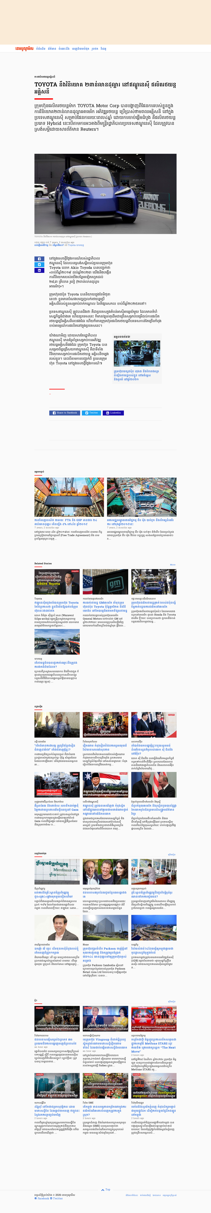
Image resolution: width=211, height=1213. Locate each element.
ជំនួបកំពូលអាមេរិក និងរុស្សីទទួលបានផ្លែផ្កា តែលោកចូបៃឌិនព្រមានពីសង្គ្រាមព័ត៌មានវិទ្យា (154, 809)
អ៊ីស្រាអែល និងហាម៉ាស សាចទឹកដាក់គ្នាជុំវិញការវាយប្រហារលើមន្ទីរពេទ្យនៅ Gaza (56, 807)
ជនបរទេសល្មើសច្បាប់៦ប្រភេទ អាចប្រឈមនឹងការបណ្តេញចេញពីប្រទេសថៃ (55, 1041)
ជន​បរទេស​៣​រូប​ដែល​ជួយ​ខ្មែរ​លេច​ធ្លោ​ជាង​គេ (105, 894)
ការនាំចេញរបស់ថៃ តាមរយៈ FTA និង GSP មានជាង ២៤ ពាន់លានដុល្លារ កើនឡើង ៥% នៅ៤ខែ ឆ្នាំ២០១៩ (65, 522)
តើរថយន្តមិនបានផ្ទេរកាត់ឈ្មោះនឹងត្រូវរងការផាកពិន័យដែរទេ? (55, 664)
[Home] (24, 49)
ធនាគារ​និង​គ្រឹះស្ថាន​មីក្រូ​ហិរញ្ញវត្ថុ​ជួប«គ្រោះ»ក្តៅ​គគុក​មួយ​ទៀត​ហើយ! (53, 894)
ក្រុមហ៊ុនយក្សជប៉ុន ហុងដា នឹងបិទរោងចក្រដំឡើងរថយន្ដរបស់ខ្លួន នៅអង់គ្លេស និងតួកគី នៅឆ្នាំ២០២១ (136, 375)
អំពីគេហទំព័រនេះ (132, 1195)
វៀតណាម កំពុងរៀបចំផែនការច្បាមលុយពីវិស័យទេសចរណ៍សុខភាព (105, 747)
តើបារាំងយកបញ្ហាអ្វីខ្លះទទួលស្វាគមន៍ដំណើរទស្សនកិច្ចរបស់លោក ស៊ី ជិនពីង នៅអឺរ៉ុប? (152, 749)
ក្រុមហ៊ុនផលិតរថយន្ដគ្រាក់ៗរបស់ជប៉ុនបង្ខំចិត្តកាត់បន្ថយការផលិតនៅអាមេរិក (153, 604)
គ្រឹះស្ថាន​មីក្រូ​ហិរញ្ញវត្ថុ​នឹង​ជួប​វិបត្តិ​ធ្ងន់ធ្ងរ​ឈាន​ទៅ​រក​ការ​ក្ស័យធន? (151, 894)
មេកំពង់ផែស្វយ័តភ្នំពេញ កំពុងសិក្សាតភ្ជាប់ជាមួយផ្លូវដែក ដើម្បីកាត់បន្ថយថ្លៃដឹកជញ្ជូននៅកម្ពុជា (153, 1110)
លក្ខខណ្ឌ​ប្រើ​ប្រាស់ (170, 1195)
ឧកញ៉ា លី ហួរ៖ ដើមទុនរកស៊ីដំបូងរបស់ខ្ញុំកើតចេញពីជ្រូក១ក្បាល (56, 950)
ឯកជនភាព (157, 1195)
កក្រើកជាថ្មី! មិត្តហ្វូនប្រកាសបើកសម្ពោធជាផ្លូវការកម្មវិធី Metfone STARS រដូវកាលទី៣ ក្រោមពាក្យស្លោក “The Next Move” (153, 1045)
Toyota (72, 245)
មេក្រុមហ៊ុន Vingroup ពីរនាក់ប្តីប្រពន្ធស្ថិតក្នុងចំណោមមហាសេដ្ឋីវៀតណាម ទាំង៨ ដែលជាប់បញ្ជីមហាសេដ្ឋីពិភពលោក (105, 1043)
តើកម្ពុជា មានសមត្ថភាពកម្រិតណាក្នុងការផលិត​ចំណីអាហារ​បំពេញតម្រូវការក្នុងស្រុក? (104, 1110)
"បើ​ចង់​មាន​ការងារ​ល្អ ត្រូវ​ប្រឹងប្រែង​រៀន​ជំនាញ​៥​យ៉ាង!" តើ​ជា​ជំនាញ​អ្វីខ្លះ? (54, 747)
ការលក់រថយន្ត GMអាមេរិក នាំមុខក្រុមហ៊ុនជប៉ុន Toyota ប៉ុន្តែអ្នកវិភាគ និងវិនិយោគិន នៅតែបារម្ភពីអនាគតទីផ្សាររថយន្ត (105, 606)
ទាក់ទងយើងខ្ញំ (145, 1195)
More (172, 565)
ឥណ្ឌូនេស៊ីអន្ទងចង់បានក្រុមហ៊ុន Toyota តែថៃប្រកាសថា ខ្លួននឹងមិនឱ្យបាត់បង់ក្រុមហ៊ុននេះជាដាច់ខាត (56, 606)
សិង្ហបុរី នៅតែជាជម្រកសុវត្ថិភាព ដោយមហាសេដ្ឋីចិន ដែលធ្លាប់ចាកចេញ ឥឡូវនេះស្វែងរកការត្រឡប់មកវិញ (57, 1110)
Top (107, 1190)
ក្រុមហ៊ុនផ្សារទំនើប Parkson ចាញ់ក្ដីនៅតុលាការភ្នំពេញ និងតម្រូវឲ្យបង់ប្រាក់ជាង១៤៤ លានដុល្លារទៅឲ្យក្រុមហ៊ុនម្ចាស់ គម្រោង (105, 954)
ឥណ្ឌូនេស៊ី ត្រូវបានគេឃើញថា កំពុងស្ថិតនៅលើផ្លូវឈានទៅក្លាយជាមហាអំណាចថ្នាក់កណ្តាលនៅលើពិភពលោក (105, 809)
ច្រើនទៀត (171, 854)
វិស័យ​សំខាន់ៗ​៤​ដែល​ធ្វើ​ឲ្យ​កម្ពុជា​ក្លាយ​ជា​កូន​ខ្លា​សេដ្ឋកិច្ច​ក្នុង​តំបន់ (152, 950)
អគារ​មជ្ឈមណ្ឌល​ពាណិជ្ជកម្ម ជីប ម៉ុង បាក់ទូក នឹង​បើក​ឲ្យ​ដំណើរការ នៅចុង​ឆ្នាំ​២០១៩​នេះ (140, 522)
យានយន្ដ (80, 245)
